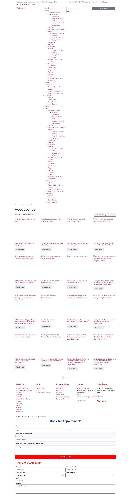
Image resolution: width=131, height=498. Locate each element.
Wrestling (51, 44)
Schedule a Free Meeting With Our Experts (29, 444)
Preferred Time (71, 472)
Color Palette (52, 102)
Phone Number (70, 467)
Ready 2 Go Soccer (54, 91)
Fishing (50, 72)
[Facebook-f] (99, 406)
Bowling (50, 74)
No (22, 436)
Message (18, 483)
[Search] (67, 12)
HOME (47, 8)
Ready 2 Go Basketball (55, 93)
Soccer (50, 48)
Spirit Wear (52, 68)
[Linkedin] (104, 406)
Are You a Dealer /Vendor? (23, 434)
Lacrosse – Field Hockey (56, 29)
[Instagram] (109, 406)
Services (47, 83)
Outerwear (51, 65)
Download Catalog (51, 104)
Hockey (50, 63)
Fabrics (50, 97)
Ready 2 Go (48, 85)
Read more (20, 249)
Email (17, 478)
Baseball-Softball (54, 12)
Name (18, 467)
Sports (47, 10)
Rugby (50, 70)
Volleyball (51, 46)
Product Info (49, 95)
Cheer (50, 76)
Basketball (51, 42)
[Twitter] (99, 411)
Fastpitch (51, 27)
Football (51, 31)
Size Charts (52, 100)
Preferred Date (21, 472)
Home (16, 205)
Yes (17, 436)
